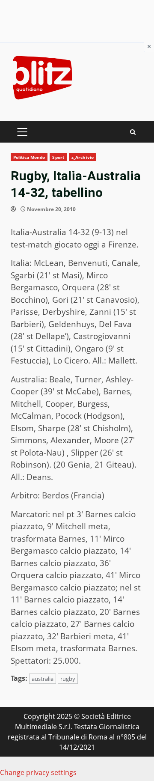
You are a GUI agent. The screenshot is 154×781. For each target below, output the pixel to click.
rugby (67, 679)
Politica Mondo (29, 157)
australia (42, 679)
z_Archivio (82, 157)
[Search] (133, 132)
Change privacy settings (38, 772)
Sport (58, 157)
